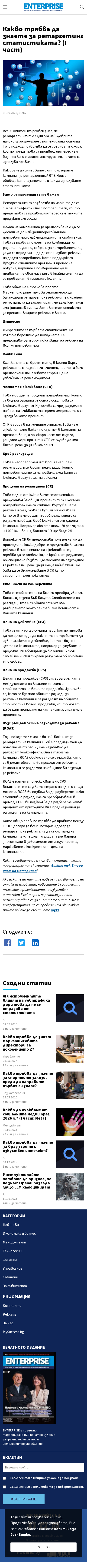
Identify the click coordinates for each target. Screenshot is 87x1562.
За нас (8, 1323)
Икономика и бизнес (19, 1233)
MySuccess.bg (13, 1331)
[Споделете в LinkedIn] (35, 942)
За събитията (15, 1285)
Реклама (9, 1314)
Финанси (10, 1259)
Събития (10, 1277)
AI (4, 1020)
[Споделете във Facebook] (7, 942)
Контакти (12, 1305)
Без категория (14, 1093)
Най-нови (11, 1224)
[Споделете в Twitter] (21, 942)
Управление (11, 1056)
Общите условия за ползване (55, 1478)
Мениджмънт (13, 1125)
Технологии (12, 1251)
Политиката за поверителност (58, 1487)
